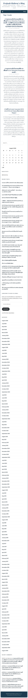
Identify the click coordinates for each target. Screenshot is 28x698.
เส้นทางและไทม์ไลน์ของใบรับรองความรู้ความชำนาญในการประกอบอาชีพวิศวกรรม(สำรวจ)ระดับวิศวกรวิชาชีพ (12, 227)
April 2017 (4, 552)
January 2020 (5, 478)
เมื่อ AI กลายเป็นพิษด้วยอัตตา (7, 263)
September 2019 (6, 487)
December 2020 (6, 448)
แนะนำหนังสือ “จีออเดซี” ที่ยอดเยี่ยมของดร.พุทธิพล (12, 194)
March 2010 (4, 632)
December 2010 (5, 615)
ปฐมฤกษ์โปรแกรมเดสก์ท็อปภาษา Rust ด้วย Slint (12, 280)
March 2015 (4, 579)
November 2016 (5, 567)
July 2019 (4, 493)
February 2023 (5, 407)
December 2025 (6, 338)
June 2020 (4, 463)
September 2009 (6, 647)
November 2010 (5, 618)
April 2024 (4, 380)
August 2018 (5, 519)
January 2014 (5, 588)
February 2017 (5, 558)
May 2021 (4, 439)
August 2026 (5, 320)
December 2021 (5, 427)
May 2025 (4, 356)
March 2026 (5, 332)
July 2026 (4, 323)
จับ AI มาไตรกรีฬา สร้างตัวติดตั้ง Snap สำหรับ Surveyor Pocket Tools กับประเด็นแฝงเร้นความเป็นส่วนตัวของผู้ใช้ (12, 251)
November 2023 (6, 386)
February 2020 (5, 475)
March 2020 (5, 472)
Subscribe (5, 309)
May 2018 (4, 528)
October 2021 (5, 430)
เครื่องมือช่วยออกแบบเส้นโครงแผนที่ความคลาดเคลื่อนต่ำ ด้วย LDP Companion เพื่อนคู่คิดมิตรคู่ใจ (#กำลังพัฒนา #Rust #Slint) (12, 272)
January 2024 (5, 383)
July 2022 (4, 421)
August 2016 (5, 573)
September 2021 (6, 433)
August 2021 (5, 436)
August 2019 (5, 490)
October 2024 (5, 368)
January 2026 (5, 335)
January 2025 (5, 359)
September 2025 (6, 344)
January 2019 (5, 508)
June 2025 (4, 353)
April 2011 (4, 609)
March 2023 (5, 404)
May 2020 (4, 466)
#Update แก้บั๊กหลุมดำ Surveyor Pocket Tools (12, 277)
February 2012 (5, 594)
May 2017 (4, 549)
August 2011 (4, 606)
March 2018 (4, 534)
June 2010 (4, 627)
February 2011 (5, 612)
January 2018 (5, 537)
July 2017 (4, 543)
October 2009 (5, 644)
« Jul (3, 167)
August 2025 (5, 347)
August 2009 (5, 650)
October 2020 (5, 454)
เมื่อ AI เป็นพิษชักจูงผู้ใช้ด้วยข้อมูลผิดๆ (9, 260)
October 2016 (5, 570)
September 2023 (6, 392)
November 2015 (5, 576)
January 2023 (5, 409)
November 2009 (6, 641)
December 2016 (5, 564)
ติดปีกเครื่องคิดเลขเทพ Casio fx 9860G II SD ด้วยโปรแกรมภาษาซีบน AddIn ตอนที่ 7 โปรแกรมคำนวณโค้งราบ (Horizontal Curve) (12, 686)
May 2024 (4, 377)
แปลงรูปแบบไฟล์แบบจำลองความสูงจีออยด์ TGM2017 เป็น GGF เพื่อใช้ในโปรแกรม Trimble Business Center (12, 667)
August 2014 (5, 582)
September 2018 (6, 517)
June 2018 (4, 525)
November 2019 (5, 484)
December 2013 (5, 591)
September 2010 (6, 623)
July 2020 (4, 460)
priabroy (4, 666)
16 (21, 157)
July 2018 (4, 522)
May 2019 (4, 496)
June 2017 (4, 546)
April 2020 (4, 469)
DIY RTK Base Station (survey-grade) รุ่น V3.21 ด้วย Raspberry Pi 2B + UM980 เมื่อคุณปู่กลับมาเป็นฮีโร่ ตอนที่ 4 (12, 207)
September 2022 (6, 418)
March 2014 (4, 585)
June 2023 (4, 398)
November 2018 (5, 511)
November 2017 (5, 540)
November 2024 (6, 365)
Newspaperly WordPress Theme (14, 695)
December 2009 (6, 638)
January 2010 (5, 635)
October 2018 (5, 514)
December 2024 (6, 362)
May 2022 (4, 424)
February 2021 (5, 442)
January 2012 (5, 597)
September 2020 (6, 457)
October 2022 (5, 415)
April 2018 (4, 531)
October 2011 (5, 603)
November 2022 (6, 412)
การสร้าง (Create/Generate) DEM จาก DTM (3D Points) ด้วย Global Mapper (14, 111)
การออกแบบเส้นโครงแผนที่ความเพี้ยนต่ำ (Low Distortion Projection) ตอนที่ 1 (14, 70)
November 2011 (5, 600)
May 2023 (4, 401)
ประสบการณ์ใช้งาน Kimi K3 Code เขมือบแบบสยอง (12, 182)
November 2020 (6, 451)
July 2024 (4, 374)
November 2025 (6, 341)
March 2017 (4, 555)
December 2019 (5, 481)
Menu (24, 11)
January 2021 (5, 445)
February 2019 (5, 505)
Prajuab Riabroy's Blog (14, 3)
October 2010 (5, 621)
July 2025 (4, 350)
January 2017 (5, 561)
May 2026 (4, 326)
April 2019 (4, 499)
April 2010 (4, 629)
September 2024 (6, 371)
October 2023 (5, 389)
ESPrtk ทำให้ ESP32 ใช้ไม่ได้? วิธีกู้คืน (9, 197)
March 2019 (4, 502)
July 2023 (4, 395)
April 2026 (4, 329)
